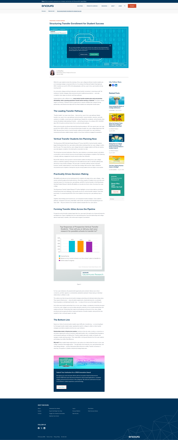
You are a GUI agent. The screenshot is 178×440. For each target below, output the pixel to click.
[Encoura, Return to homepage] (48, 6)
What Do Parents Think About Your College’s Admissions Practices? (115, 125)
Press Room (90, 408)
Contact (132, 6)
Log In (74, 408)
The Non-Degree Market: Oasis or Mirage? (116, 166)
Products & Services (92, 6)
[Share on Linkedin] (116, 85)
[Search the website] (124, 5)
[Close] (110, 45)
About (113, 6)
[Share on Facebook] (113, 85)
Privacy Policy (57, 436)
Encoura (44, 11)
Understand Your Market (54, 408)
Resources (104, 6)
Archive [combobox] (112, 199)
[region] (89, 51)
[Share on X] (110, 85)
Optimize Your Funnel (54, 416)
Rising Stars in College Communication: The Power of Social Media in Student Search (116, 146)
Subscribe (115, 191)
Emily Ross (60, 71)
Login (120, 6)
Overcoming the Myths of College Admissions (116, 107)
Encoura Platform (76, 411)
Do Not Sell (63, 436)
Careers (39, 411)
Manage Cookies (83, 54)
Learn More (83, 1)
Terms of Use (49, 436)
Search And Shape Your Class (55, 411)
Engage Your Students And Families (57, 413)
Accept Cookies (94, 54)
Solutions (80, 6)
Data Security (75, 413)
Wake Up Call (51, 11)
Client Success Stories (93, 411)
